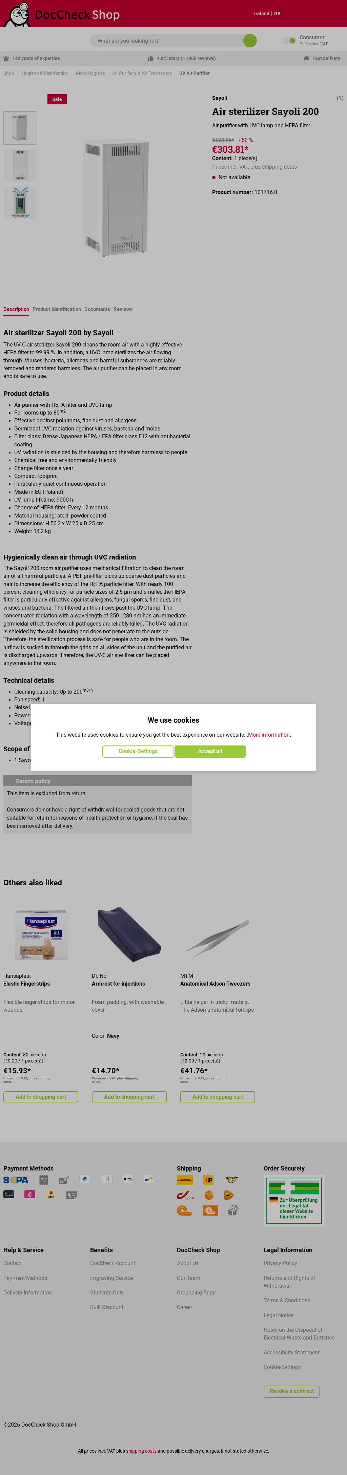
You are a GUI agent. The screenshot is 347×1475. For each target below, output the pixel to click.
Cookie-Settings (138, 751)
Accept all (210, 751)
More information (269, 735)
